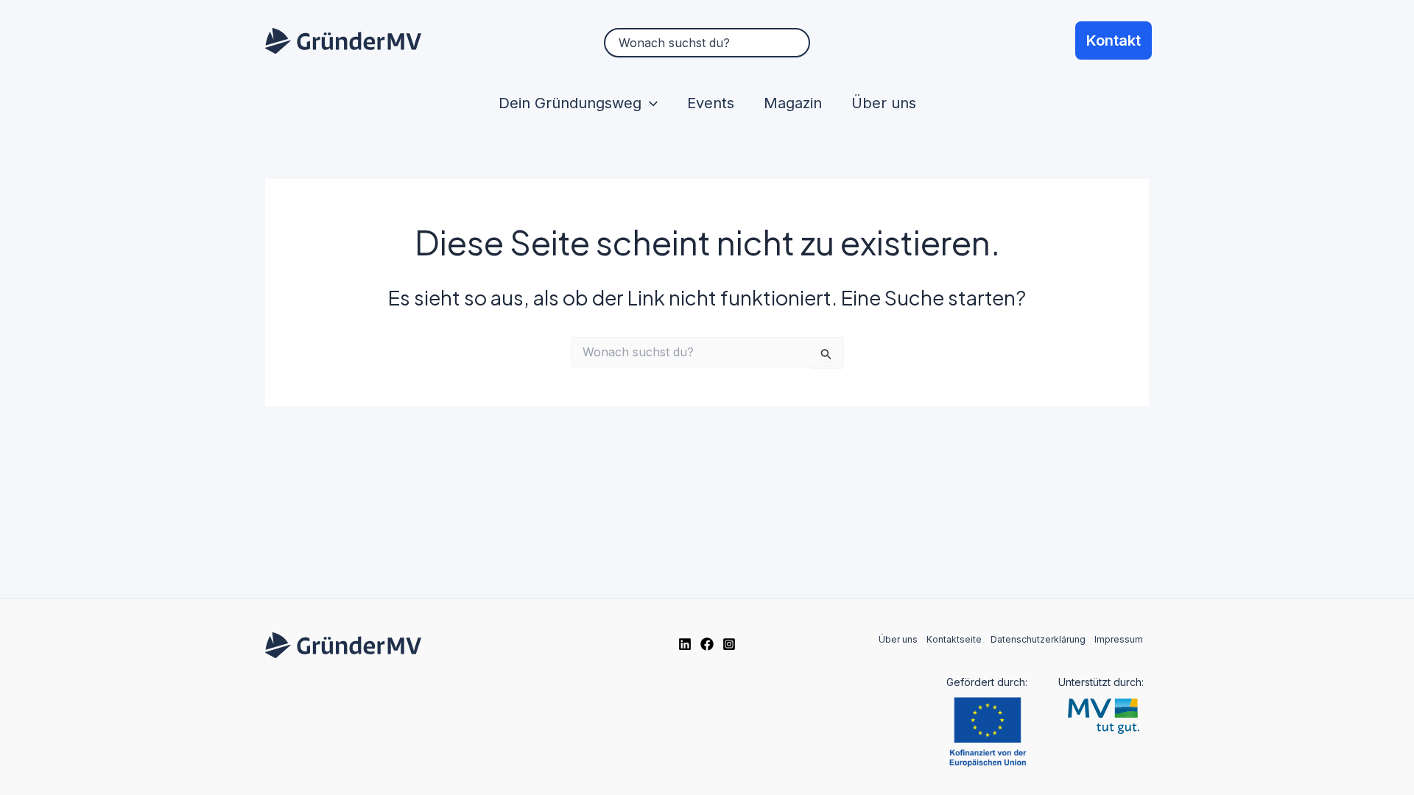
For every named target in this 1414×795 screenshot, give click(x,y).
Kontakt (1113, 40)
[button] (649, 103)
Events (710, 103)
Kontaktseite (954, 639)
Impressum (1118, 639)
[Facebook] (707, 644)
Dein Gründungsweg (570, 103)
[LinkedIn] (685, 644)
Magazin (793, 103)
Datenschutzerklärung (1038, 639)
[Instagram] (729, 644)
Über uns (883, 103)
